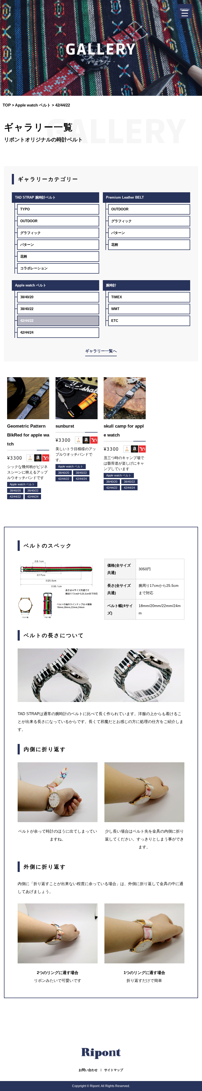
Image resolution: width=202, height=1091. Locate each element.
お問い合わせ (88, 1070)
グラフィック (30, 233)
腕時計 (111, 285)
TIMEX (116, 297)
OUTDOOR (28, 221)
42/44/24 (26, 332)
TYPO (25, 209)
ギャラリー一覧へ (101, 351)
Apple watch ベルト (33, 105)
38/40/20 (26, 297)
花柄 (23, 256)
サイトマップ (113, 1070)
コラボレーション (34, 268)
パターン (27, 245)
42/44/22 (26, 321)
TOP (7, 105)
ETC (114, 321)
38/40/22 (26, 309)
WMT (115, 309)
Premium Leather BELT (125, 197)
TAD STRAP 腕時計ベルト (35, 197)
